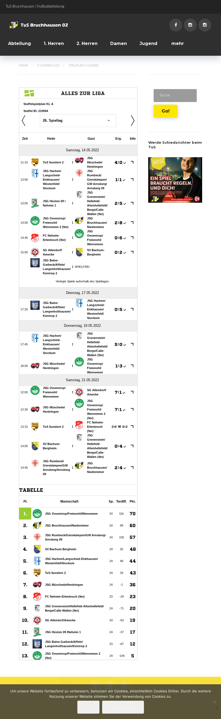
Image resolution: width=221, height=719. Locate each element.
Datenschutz (123, 707)
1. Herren (54, 43)
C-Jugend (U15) (48, 65)
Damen (118, 43)
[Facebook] (175, 25)
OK (88, 707)
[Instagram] (190, 25)
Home (23, 65)
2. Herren (87, 43)
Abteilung (19, 43)
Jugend (148, 43)
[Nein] (214, 701)
